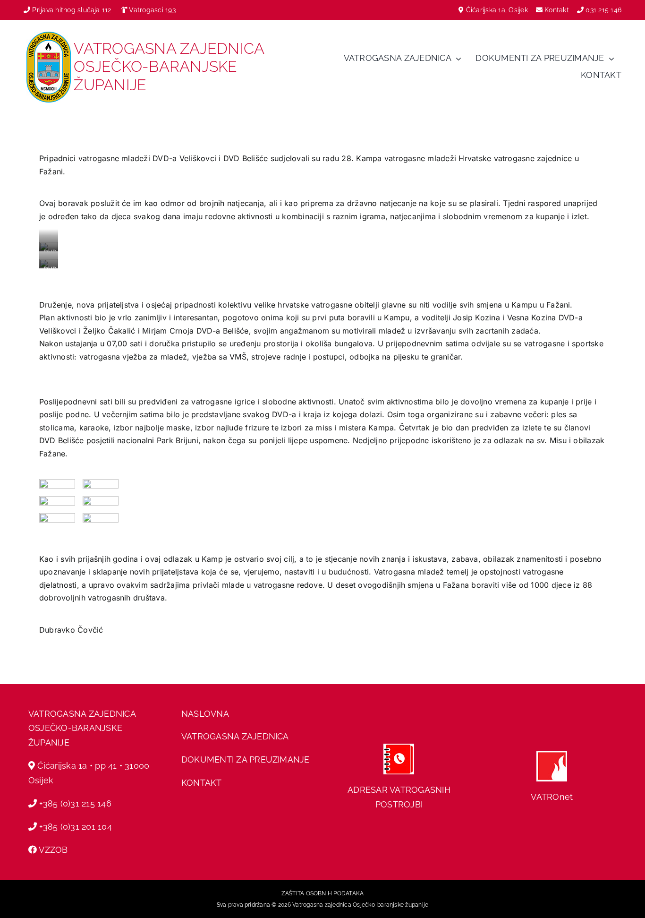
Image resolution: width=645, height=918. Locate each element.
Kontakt (557, 10)
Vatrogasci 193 (152, 10)
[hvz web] (551, 754)
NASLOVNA (205, 714)
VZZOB (53, 850)
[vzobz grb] (48, 35)
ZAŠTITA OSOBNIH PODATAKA (322, 893)
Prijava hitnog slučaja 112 (70, 10)
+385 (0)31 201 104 (75, 827)
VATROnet (552, 797)
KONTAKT (201, 783)
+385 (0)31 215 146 (75, 803)
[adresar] (398, 747)
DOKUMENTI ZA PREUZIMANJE (245, 759)
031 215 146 (603, 10)
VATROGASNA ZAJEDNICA (235, 736)
